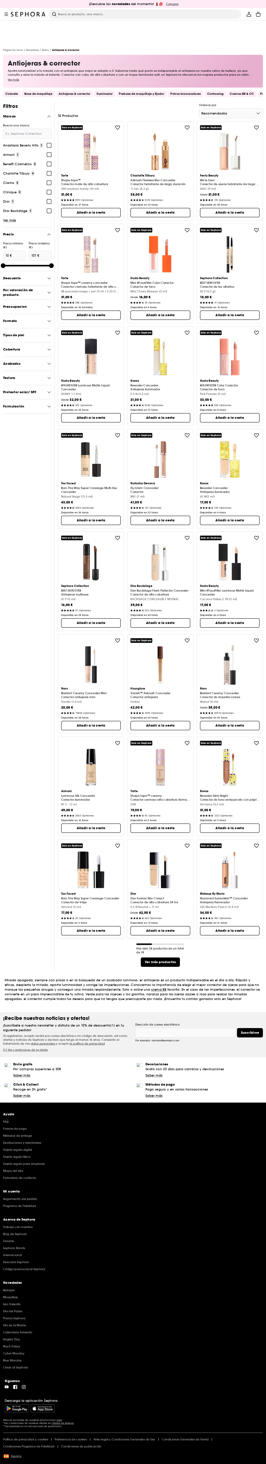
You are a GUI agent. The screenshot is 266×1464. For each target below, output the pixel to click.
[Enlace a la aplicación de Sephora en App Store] (43, 1408)
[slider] (3, 265)
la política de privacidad (87, 1043)
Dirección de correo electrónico (157, 1024)
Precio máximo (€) (39, 245)
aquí (59, 1420)
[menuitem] (249, 14)
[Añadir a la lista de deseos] (118, 127)
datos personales (43, 1043)
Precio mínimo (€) (13, 245)
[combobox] (231, 113)
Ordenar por (207, 105)
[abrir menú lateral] (6, 14)
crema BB (158, 989)
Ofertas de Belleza (63, 1423)
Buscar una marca (16, 125)
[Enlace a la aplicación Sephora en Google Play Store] (17, 1408)
